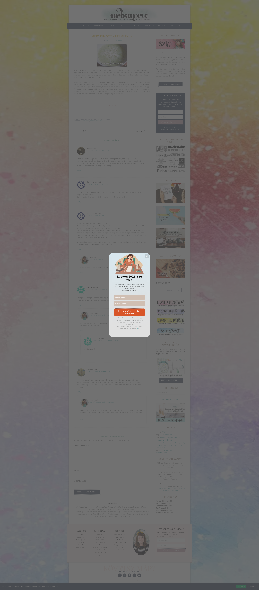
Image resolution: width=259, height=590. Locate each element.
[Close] (147, 256)
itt (137, 329)
